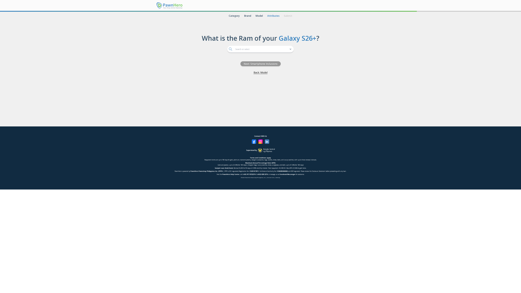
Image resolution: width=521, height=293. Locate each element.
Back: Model (261, 72)
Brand (247, 15)
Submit (288, 15)
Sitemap (277, 177)
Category (234, 15)
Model (259, 15)
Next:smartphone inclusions (260, 63)
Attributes (273, 15)
